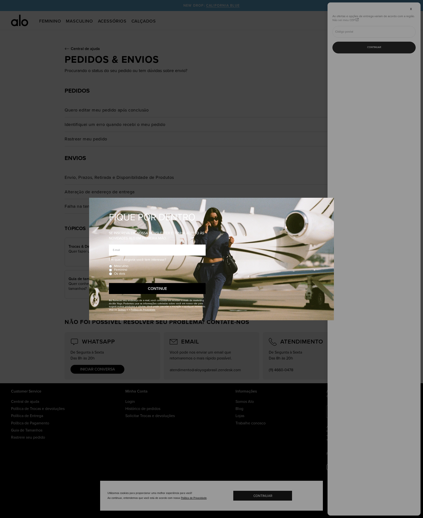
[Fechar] (328, 204)
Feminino (120, 270)
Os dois (119, 274)
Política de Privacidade (143, 309)
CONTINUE (157, 288)
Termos (122, 309)
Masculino (121, 266)
